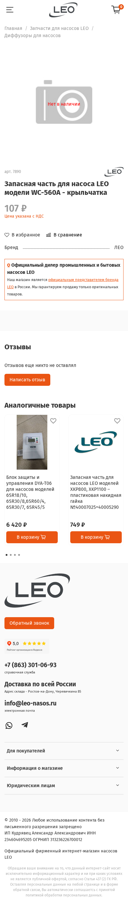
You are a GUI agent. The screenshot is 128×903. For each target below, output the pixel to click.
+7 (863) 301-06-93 (30, 665)
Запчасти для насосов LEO (59, 28)
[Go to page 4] (19, 555)
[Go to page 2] (11, 555)
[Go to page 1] (6, 555)
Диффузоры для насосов (32, 35)
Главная (13, 28)
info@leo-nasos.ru (30, 703)
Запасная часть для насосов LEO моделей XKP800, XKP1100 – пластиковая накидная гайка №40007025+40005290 (95, 492)
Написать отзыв (27, 380)
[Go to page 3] (15, 555)
